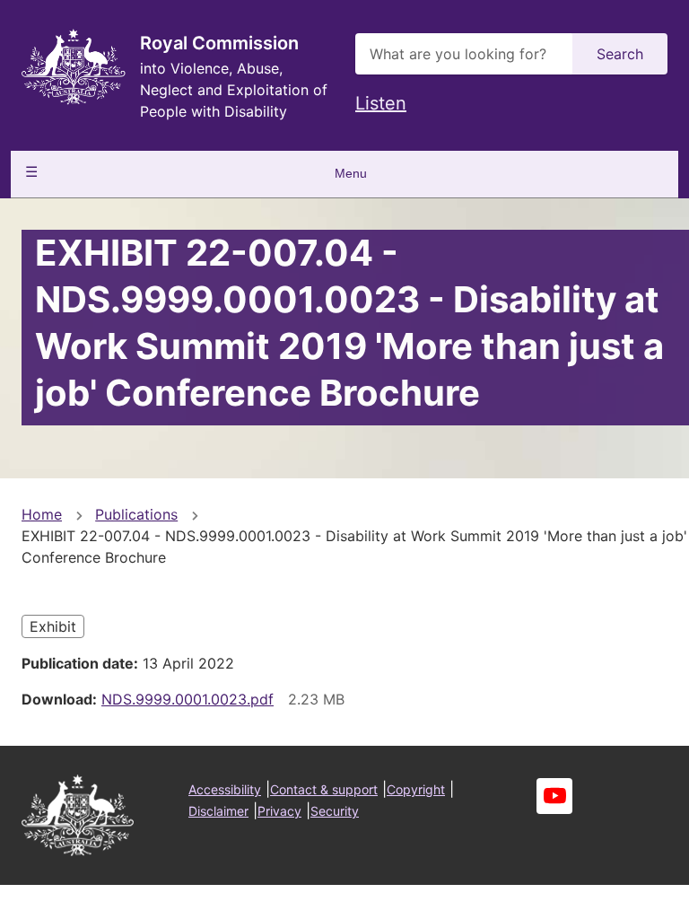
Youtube (554, 796)
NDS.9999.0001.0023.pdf (187, 699)
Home (42, 514)
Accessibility (224, 789)
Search (620, 54)
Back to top (608, 893)
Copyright (416, 789)
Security (334, 810)
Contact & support (324, 789)
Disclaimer (218, 810)
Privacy (279, 810)
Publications (136, 514)
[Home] (74, 67)
